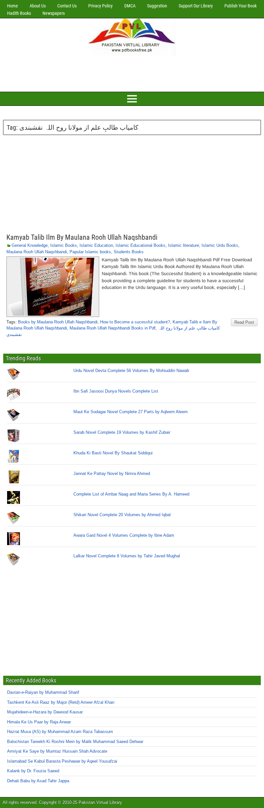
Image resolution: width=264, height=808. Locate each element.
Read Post (244, 322)
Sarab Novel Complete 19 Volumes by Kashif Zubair (121, 432)
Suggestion (157, 5)
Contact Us (67, 5)
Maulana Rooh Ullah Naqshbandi (36, 251)
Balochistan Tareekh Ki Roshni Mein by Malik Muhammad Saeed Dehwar (75, 741)
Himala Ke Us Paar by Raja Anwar (39, 722)
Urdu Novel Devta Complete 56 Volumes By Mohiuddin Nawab (131, 370)
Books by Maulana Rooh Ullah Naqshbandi (58, 322)
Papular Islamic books (90, 251)
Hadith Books (19, 13)
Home (12, 5)
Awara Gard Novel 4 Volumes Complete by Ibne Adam (123, 535)
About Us (38, 5)
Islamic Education (96, 245)
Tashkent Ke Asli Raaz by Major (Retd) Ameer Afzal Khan (60, 702)
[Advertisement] (132, 72)
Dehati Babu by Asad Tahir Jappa (38, 780)
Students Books (129, 251)
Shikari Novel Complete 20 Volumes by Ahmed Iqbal (122, 514)
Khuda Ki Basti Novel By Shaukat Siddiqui (113, 452)
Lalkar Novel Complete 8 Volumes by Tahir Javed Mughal (126, 555)
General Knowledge (30, 245)
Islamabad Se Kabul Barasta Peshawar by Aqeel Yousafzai (62, 761)
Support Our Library (196, 5)
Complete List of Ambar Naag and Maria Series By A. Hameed (131, 494)
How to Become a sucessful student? (135, 322)
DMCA (130, 5)
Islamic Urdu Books (220, 245)
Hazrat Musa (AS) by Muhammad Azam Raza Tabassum (60, 731)
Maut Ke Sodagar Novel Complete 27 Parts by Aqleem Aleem (130, 411)
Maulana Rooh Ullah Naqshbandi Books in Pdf (113, 328)
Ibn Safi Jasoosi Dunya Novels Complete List (115, 391)
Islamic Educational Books (140, 245)
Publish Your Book (240, 5)
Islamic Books (63, 245)
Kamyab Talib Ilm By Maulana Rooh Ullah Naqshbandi (81, 237)
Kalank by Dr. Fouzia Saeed (33, 770)
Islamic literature (183, 245)
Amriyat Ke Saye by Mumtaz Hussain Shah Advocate (57, 751)
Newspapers (53, 13)
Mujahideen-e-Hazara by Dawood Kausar (45, 712)
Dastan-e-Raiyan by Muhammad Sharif (43, 692)
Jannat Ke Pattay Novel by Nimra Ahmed (111, 473)
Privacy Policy (100, 5)
